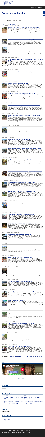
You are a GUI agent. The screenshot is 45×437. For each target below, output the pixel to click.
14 (22, 356)
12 (20, 356)
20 (28, 356)
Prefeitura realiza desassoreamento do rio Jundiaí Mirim (20, 159)
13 (21, 356)
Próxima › (38, 356)
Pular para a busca (7, 3)
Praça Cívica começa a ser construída (16, 300)
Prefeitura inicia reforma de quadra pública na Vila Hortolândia (22, 246)
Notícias (13, 24)
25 (33, 356)
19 (26, 356)
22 (30, 356)
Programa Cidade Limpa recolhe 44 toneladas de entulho (21, 214)
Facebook (13, 432)
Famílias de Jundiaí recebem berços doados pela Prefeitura (21, 71)
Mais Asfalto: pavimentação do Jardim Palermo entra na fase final (22, 334)
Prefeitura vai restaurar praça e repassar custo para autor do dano (23, 128)
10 (18, 356)
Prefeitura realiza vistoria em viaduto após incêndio (19, 234)
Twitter (28, 432)
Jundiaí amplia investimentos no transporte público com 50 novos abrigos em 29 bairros (23, 395)
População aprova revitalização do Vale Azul (18, 83)
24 (32, 356)
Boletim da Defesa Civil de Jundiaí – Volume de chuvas (20, 281)
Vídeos (5, 417)
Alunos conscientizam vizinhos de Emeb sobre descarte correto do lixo (24, 105)
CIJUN (18, 434)
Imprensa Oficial (8, 419)
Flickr (25, 432)
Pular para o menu (7, 2)
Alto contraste (33, 7)
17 (24, 356)
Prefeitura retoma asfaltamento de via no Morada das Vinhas (21, 182)
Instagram (18, 432)
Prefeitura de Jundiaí (14, 13)
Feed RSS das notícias (6, 432)
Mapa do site (5, 4)
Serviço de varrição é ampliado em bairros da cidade (20, 257)
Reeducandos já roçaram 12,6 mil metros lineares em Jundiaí (21, 191)
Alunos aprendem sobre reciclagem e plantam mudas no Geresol (22, 202)
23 (31, 356)
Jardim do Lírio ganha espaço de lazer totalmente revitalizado (22, 223)
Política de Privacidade (24, 434)
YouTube (22, 432)
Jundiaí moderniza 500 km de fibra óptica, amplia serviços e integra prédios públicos (22, 397)
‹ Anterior (15, 356)
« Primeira (11, 356)
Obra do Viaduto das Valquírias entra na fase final (19, 139)
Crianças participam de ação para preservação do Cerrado (21, 323)
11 (19, 356)
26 (34, 356)
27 (35, 356)
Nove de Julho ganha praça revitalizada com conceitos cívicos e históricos (24, 148)
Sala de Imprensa (8, 420)
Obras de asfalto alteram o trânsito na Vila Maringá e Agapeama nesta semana (25, 39)
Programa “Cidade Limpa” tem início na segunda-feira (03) (21, 291)
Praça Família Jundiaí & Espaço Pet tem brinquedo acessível (21, 93)
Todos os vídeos (22, 378)
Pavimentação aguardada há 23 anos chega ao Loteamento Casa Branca (24, 27)
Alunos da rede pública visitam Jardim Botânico (18, 312)
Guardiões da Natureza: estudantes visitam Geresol (19, 346)
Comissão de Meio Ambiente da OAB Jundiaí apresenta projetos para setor (25, 171)
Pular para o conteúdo (8, 1)
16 (23, 356)
